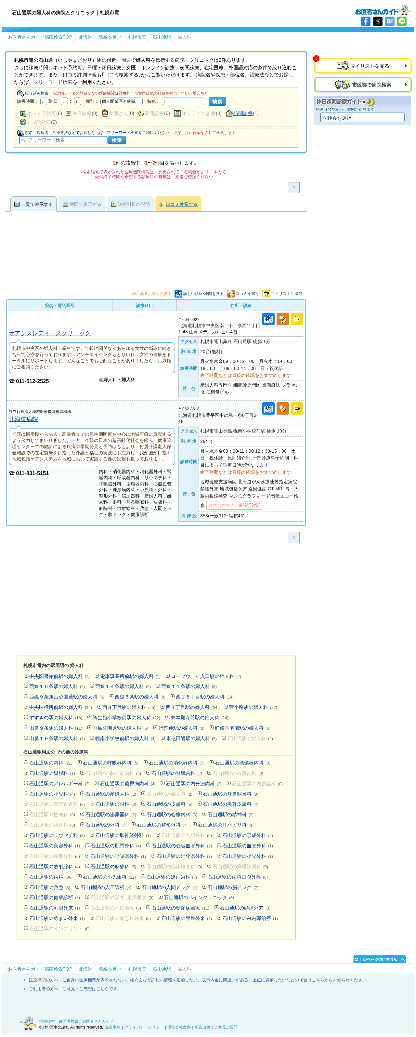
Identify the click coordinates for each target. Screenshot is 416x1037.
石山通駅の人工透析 (106, 887)
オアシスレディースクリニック (50, 333)
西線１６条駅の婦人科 (57, 686)
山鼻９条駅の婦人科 (55, 728)
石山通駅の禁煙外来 (186, 918)
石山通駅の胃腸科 (52, 773)
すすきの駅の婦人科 (55, 717)
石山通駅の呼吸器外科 (118, 856)
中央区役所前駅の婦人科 (60, 707)
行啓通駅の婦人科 (181, 728)
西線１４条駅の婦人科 (123, 686)
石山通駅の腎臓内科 (176, 773)
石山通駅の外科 (105, 825)
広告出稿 (202, 1027)
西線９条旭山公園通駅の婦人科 (66, 696)
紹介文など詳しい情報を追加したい (164, 979)
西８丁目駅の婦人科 (128, 707)
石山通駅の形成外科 (247, 835)
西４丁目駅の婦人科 (192, 707)
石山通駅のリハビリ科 (226, 825)
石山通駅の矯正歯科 (171, 877)
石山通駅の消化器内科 (176, 762)
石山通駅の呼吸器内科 (110, 762)
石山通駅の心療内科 (172, 814)
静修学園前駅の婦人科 (242, 728)
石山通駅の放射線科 (54, 866)
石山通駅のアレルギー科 (59, 783)
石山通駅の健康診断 (54, 897)
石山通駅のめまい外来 (57, 918)
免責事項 (113, 1027)
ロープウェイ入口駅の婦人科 (206, 676)
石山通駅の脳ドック (233, 887)
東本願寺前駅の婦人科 (199, 717)
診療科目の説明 (134, 204)
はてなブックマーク (390, 21)
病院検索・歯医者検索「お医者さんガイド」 (78, 1021)
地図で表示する (85, 204)
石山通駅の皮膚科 (169, 804)
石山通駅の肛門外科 (115, 845)
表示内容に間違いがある (225, 979)
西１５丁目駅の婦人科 (205, 696)
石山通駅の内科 (50, 762)
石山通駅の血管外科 (247, 845)
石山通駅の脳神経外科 (123, 835)
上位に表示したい (269, 979)
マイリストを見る (369, 66)
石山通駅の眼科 (115, 804)
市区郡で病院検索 (371, 85)
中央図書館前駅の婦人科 (59, 676)
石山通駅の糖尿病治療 (180, 908)
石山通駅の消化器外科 (184, 856)
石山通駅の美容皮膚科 (230, 804)
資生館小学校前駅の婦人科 (126, 717)
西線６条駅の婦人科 (140, 696)
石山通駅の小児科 (52, 794)
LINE (402, 21)
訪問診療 (243, 113)
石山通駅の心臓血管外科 (181, 845)
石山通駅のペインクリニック (199, 897)
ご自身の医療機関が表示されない (94, 979)
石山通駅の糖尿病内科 (128, 783)
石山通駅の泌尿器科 (110, 814)
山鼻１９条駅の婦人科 (57, 738)
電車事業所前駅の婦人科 (130, 676)
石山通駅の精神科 (231, 814)
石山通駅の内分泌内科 (194, 783)
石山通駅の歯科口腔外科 (237, 877)
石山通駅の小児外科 (247, 856)
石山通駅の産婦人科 (110, 794)
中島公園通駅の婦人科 (120, 728)
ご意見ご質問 (226, 1027)
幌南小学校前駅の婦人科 (125, 738)
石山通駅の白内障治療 (250, 918)
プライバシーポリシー (143, 1027)
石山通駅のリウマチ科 (57, 835)
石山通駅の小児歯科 (109, 877)
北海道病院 (23, 419)
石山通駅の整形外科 (162, 825)
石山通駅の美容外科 (54, 845)
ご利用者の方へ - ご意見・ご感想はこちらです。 (75, 988)
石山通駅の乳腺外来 (54, 908)
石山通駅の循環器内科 (242, 762)
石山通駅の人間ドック (169, 887)
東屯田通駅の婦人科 (191, 738)
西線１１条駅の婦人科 (189, 686)
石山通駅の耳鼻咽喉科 (230, 794)
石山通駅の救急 (49, 887)
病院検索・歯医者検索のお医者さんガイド (382, 9)
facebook (365, 21)
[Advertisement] (156, 600)
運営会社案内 (179, 1027)
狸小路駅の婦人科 (253, 707)
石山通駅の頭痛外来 (245, 908)
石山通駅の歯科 (50, 877)
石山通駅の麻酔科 (113, 866)
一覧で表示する (37, 204)
